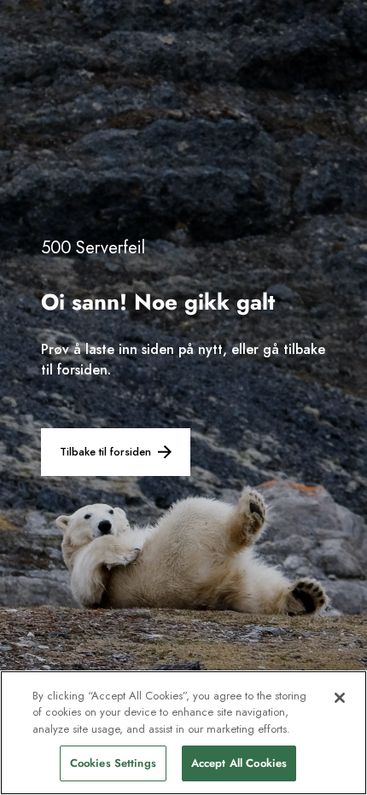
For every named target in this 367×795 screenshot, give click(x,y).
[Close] (339, 698)
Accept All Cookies (239, 763)
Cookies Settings (113, 763)
